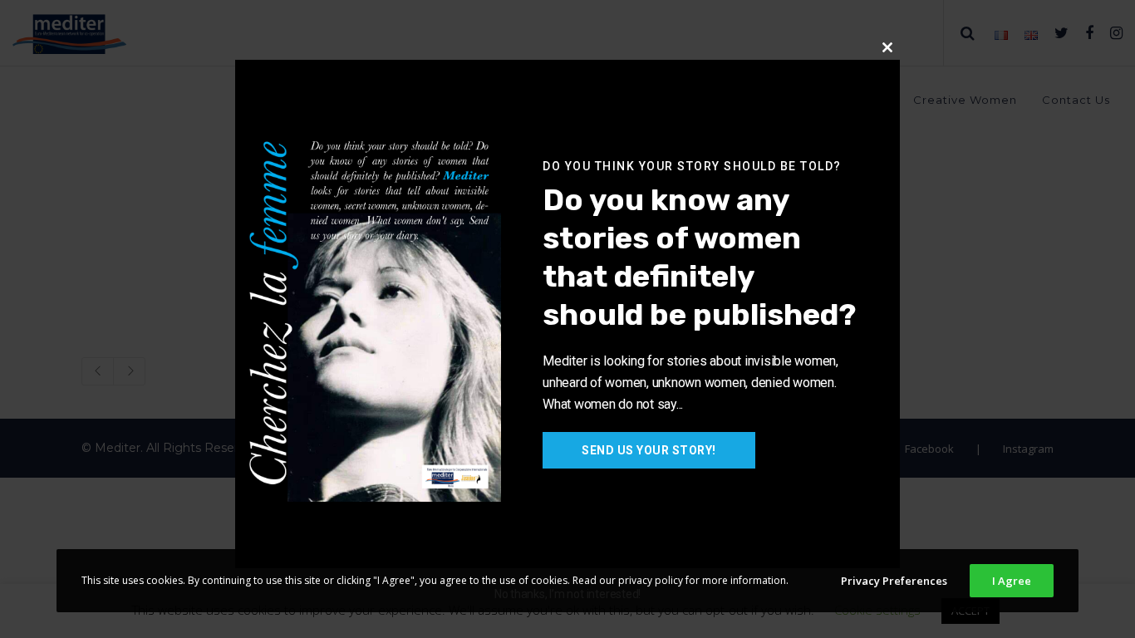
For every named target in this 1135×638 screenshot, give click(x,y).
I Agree (1011, 580)
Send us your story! (649, 450)
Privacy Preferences (894, 580)
